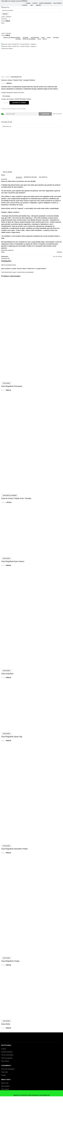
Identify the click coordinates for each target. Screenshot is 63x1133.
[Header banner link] (31, 566)
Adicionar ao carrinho (19, 102)
